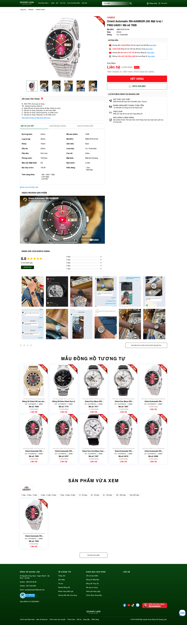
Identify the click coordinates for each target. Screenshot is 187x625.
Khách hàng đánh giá (65, 591)
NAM (52, 3)
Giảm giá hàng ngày (93, 591)
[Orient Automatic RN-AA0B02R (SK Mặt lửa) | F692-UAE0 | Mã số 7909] (34, 430)
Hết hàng (137, 79)
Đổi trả (79, 619)
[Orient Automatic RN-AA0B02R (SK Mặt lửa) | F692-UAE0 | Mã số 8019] (123, 430)
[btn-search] (131, 3)
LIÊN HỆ (84, 3)
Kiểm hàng (95, 619)
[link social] (27, 598)
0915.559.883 (139, 86)
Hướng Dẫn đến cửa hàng (67, 595)
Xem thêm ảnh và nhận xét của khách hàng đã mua (146, 345)
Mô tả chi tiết (27, 126)
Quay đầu (86, 619)
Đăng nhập (153, 3)
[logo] (27, 4)
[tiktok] (133, 606)
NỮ (57, 3)
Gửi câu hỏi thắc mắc (30, 187)
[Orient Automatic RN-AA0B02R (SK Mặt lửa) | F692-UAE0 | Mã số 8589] (153, 430)
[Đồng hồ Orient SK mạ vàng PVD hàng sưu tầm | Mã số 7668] (33, 380)
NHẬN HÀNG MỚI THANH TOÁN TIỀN (128, 105)
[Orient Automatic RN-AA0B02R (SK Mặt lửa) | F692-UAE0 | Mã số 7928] (34, 515)
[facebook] (124, 606)
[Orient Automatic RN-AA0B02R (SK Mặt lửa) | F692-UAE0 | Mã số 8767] (63, 430)
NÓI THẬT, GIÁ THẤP (121, 99)
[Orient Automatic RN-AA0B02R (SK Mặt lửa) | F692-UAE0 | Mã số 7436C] (153, 380)
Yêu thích (164, 3)
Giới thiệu (61, 580)
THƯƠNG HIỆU (43, 3)
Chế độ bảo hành (57, 126)
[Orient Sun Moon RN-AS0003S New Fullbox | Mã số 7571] (93, 380)
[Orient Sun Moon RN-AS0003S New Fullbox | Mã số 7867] (123, 380)
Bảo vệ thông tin (42, 619)
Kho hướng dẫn (85, 126)
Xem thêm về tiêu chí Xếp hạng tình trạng (36, 118)
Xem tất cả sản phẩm (93, 555)
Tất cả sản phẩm (92, 576)
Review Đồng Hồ (64, 587)
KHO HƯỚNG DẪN (73, 3)
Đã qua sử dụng (92, 587)
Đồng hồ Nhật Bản (92, 580)
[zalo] (137, 606)
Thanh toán (71, 619)
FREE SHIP (118, 112)
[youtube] (129, 606)
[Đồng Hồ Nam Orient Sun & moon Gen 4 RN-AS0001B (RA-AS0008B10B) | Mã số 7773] (63, 380)
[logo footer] (93, 612)
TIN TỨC (63, 3)
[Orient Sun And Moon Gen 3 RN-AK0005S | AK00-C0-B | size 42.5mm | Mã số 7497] (93, 430)
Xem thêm (152, 45)
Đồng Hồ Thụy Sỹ (92, 583)
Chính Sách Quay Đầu (94, 595)
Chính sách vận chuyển (57, 619)
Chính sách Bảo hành (27, 619)
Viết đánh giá (27, 267)
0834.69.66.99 (31, 582)
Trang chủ (61, 576)
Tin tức (60, 583)
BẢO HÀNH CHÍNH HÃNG (123, 118)
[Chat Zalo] (182, 613)
